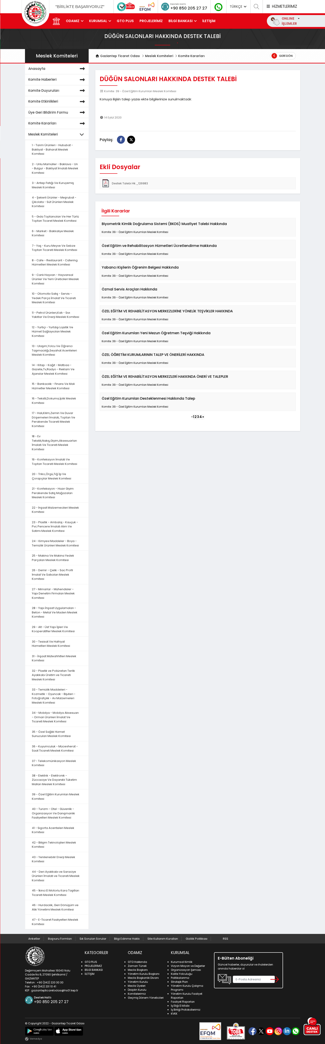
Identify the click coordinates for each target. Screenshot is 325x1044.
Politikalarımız (180, 978)
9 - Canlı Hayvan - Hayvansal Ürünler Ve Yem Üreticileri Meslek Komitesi (55, 279)
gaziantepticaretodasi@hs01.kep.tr (54, 990)
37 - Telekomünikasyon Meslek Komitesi (54, 763)
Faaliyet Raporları (183, 1002)
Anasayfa (36, 68)
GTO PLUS (125, 21)
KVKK (174, 1013)
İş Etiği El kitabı (180, 1006)
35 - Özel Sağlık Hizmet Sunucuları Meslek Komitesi (51, 734)
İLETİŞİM (208, 21)
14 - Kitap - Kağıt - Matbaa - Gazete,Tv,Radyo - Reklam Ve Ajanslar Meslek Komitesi (53, 369)
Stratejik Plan (179, 982)
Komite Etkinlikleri (43, 101)
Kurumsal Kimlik (181, 962)
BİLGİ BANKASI (180, 21)
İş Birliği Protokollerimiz (185, 1010)
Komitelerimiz (137, 994)
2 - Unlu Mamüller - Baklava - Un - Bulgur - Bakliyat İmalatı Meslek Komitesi (55, 168)
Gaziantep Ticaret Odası (119, 56)
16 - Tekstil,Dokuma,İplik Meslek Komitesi (54, 400)
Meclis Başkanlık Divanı (143, 978)
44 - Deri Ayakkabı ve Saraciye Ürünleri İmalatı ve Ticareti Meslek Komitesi (56, 876)
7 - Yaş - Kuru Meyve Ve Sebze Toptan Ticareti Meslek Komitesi (54, 248)
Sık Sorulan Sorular (93, 939)
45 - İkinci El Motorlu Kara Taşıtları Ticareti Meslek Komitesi (55, 892)
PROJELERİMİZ (151, 21)
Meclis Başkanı (138, 970)
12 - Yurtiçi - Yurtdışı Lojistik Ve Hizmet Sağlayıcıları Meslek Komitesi (52, 331)
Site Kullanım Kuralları (162, 939)
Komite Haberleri (42, 79)
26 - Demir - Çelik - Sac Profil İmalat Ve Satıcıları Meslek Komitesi (52, 574)
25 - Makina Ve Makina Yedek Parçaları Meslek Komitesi (53, 557)
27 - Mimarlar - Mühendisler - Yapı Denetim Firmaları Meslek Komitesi (53, 593)
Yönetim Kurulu (138, 982)
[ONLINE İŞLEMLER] (298, 18)
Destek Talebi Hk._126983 (130, 183)
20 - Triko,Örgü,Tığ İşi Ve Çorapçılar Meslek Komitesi (51, 476)
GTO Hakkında (137, 962)
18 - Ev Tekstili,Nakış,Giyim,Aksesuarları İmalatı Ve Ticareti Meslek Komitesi (54, 442)
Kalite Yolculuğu (181, 974)
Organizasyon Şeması (186, 970)
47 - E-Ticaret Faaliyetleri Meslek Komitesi (55, 922)
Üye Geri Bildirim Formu (48, 112)
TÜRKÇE (236, 6)
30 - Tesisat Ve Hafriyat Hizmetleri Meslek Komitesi (51, 643)
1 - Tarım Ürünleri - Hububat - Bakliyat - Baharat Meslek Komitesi (52, 149)
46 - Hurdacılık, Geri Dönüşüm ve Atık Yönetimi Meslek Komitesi (55, 907)
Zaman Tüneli (137, 966)
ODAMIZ (72, 21)
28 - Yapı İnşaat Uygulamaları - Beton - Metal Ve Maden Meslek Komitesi (54, 612)
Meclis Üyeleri (136, 986)
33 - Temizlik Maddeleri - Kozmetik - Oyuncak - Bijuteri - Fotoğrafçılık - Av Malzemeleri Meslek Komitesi (53, 696)
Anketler (34, 939)
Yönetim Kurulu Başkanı (143, 974)
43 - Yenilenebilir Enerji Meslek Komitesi (53, 859)
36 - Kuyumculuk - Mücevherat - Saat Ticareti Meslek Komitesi (55, 748)
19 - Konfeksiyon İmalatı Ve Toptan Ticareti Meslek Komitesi (54, 461)
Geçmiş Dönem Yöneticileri (146, 998)
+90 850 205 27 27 (188, 8)
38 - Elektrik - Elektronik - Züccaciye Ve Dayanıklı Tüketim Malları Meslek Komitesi (54, 779)
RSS (225, 939)
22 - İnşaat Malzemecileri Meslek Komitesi (55, 510)
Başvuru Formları (60, 939)
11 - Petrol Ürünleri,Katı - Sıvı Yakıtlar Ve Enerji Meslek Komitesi (55, 315)
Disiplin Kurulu (137, 990)
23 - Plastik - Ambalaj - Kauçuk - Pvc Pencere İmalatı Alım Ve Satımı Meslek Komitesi (55, 526)
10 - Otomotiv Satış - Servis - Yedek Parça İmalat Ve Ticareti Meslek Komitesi (54, 298)
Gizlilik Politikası (196, 939)
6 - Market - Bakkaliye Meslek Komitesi (53, 233)
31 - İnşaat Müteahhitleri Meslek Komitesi (54, 658)
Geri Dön (285, 56)
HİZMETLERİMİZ (284, 6)
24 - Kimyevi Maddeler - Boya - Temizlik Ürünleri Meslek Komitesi (55, 543)
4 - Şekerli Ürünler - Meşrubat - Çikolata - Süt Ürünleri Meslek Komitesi (54, 201)
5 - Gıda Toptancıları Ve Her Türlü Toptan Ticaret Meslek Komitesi (55, 218)
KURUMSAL (98, 21)
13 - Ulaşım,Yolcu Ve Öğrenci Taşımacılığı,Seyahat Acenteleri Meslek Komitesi (54, 350)
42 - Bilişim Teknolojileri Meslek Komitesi (54, 844)
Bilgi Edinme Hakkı (127, 939)
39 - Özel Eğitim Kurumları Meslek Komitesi (55, 796)
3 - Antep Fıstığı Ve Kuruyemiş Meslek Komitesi (53, 185)
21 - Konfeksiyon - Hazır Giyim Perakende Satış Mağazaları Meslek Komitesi (53, 493)
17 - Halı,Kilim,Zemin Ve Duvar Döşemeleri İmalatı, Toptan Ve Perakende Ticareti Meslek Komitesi (53, 419)
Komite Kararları (191, 56)
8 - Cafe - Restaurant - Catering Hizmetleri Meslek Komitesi (55, 262)
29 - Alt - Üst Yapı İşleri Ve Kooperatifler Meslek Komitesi (53, 629)
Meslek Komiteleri (159, 56)
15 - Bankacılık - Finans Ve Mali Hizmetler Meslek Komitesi (53, 386)
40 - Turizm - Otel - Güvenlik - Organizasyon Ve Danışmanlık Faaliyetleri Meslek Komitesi (53, 813)
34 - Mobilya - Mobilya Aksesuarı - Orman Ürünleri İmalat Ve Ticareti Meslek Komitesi (55, 717)
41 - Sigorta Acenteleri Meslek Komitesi (53, 830)
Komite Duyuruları (43, 90)
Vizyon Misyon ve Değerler (188, 966)
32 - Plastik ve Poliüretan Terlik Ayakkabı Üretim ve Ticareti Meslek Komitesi (53, 675)
